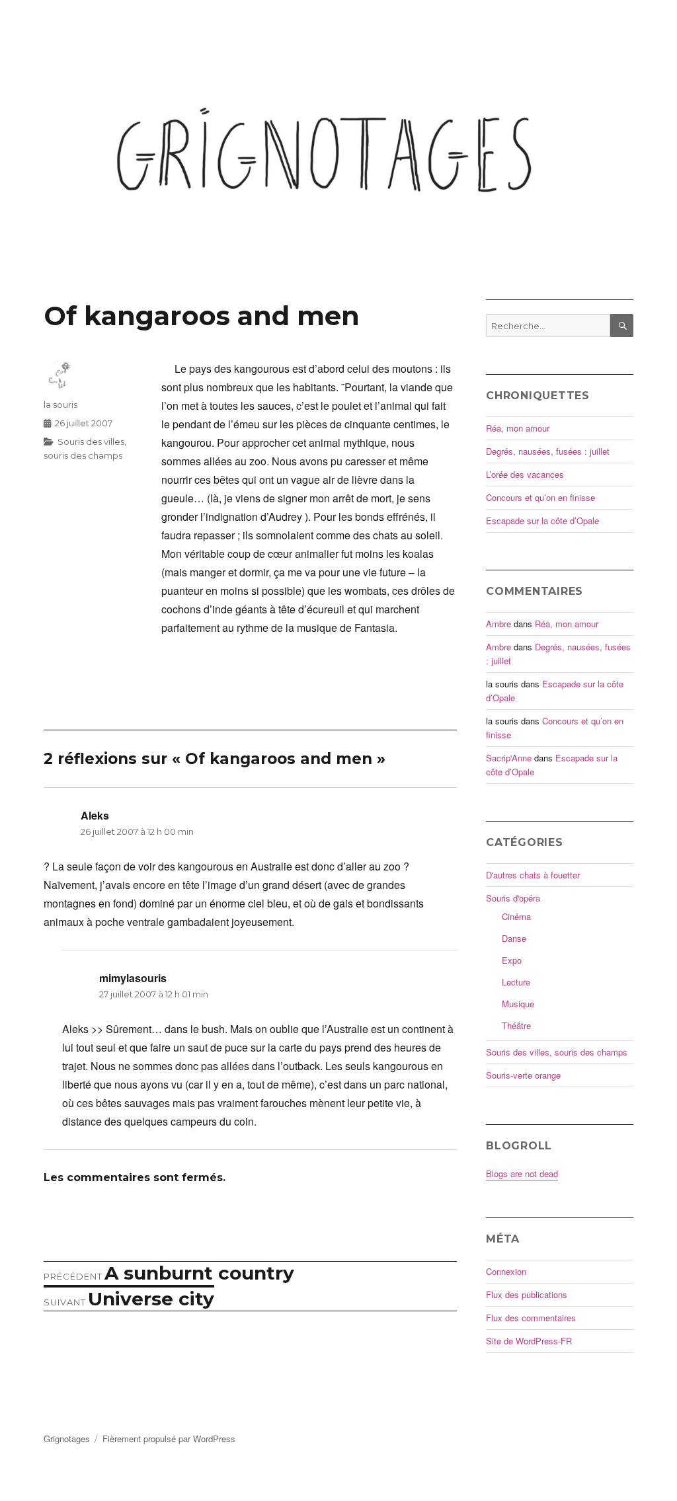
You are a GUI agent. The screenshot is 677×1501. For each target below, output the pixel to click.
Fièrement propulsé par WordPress (168, 1438)
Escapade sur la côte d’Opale (542, 520)
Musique (518, 1003)
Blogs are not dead (522, 1173)
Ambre (498, 623)
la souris (60, 404)
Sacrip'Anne (509, 757)
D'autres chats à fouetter (533, 874)
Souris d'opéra (513, 898)
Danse (514, 938)
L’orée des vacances (525, 474)
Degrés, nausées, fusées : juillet (548, 451)
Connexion (506, 1271)
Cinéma (516, 916)
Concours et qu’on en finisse (540, 497)
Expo (512, 960)
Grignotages (67, 1438)
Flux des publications (526, 1294)
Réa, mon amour (517, 428)
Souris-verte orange (523, 1075)
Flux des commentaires (531, 1317)
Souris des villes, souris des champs (556, 1052)
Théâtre (516, 1025)
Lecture (516, 982)
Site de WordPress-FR (529, 1340)
